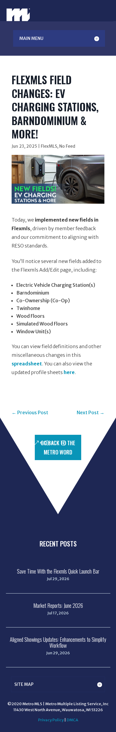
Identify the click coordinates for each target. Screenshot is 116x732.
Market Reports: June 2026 (58, 605)
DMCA (72, 719)
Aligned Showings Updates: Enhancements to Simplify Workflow (58, 642)
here (69, 372)
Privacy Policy (51, 719)
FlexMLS (49, 146)
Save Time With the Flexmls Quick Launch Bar (58, 571)
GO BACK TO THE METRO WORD (58, 447)
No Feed (67, 146)
